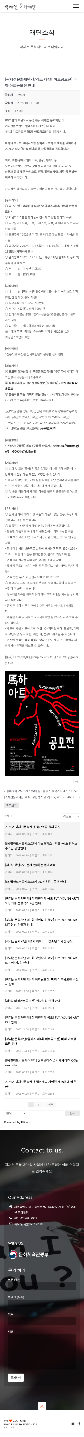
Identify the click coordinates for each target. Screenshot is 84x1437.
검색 (72, 1113)
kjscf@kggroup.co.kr (28, 1224)
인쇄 (75, 781)
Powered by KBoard (17, 1122)
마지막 (50, 1105)
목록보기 (11, 805)
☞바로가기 (47, 428)
